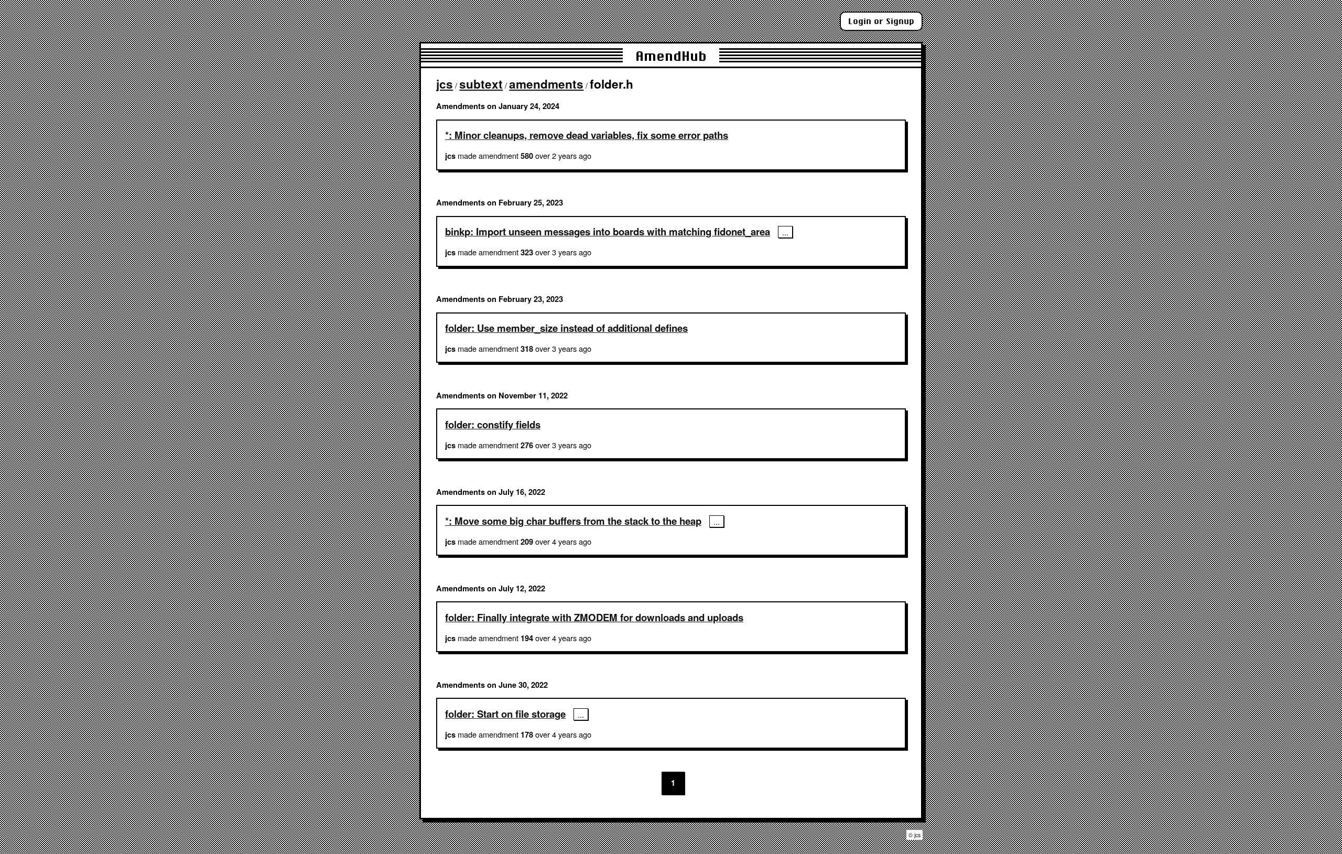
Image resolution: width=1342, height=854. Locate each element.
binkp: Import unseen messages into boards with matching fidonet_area (607, 231)
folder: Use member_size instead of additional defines (566, 328)
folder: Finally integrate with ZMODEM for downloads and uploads (594, 617)
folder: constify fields (492, 424)
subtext (481, 83)
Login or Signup (881, 21)
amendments (546, 83)
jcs (444, 83)
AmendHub (671, 55)
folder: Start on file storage (505, 714)
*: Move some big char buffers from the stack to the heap (573, 521)
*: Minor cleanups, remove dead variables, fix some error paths (586, 135)
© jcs (914, 835)
